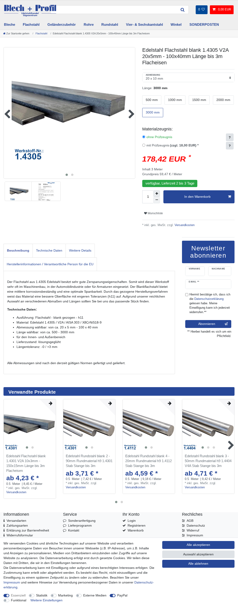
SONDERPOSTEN (204, 24)
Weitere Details (80, 250)
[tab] (18, 250)
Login (132, 520)
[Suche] (182, 9)
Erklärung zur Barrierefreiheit (28, 530)
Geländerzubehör (61, 24)
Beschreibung (18, 250)
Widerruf (193, 530)
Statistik (41, 595)
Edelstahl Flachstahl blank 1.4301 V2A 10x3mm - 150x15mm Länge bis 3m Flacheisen (26, 463)
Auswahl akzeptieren (198, 554)
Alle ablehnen (198, 563)
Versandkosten (184, 225)
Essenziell (18, 595)
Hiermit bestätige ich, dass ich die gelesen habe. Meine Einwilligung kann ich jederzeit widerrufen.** (209, 303)
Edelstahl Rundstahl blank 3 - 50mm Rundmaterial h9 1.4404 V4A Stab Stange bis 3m (208, 461)
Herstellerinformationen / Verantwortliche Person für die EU (50, 264)
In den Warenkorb (197, 196)
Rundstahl (109, 24)
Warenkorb (136, 530)
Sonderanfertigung (82, 520)
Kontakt (73, 530)
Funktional (18, 600)
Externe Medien (94, 595)
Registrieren (136, 525)
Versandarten (16, 520)
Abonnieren (206, 324)
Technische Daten (49, 250)
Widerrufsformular (20, 535)
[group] (30, 425)
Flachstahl (31, 24)
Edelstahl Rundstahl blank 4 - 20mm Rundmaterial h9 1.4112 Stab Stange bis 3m (148, 461)
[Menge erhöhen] (156, 193)
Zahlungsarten (17, 525)
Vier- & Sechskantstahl (144, 24)
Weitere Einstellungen (46, 600)
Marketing (65, 595)
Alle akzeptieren (198, 545)
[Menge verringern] (156, 200)
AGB (190, 520)
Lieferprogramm (80, 525)
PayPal (122, 595)
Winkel (176, 24)
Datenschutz (196, 525)
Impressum (195, 535)
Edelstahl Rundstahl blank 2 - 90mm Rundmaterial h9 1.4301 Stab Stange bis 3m (89, 461)
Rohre (89, 24)
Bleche (9, 24)
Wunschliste (155, 213)
